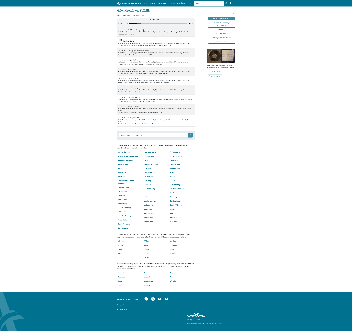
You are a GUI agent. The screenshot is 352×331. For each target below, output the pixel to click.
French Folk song (124, 220)
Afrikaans (147, 241)
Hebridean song (150, 152)
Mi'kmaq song (149, 213)
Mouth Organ (149, 281)
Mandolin (147, 277)
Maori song (148, 209)
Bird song (121, 176)
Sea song (173, 197)
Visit (145, 3)
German (147, 253)
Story (172, 209)
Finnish (146, 249)
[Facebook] (146, 299)
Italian (146, 257)
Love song (147, 193)
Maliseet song (149, 205)
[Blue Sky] (166, 299)
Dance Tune (122, 199)
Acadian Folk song (124, 152)
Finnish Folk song (124, 216)
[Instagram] (153, 299)
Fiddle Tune (122, 212)
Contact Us (120, 305)
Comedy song (123, 195)
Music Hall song (176, 156)
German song (123, 228)
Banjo (120, 281)
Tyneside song (175, 217)
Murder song (175, 152)
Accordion (121, 273)
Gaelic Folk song (124, 224)
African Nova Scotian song (128, 156)
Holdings (181, 3)
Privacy (189, 320)
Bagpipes (121, 277)
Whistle (173, 281)
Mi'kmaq (121, 241)
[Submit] (190, 135)
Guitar (146, 273)
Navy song (174, 160)
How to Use (222, 29)
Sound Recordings (221, 33)
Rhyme (172, 176)
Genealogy (162, 3)
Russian (173, 253)
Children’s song (123, 187)
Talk (171, 213)
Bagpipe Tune (123, 164)
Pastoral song (175, 168)
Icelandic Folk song (151, 164)
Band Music (122, 172)
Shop (189, 3)
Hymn (146, 160)
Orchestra (148, 285)
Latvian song (149, 185)
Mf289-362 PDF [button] (215, 76)
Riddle (172, 180)
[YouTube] (160, 299)
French (120, 249)
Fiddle (120, 285)
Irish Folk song (149, 172)
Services (152, 3)
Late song (147, 180)
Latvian (173, 241)
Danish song (122, 203)
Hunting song (149, 156)
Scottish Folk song (177, 189)
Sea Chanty (174, 193)
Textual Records (221, 42)
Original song (175, 164)
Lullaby (146, 197)
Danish (146, 245)
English (120, 245)
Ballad (120, 168)
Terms (198, 320)
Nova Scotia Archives (131, 3)
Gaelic (120, 253)
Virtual (172, 3)
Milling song (148, 217)
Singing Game (175, 201)
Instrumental (149, 168)
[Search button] (226, 3)
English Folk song (124, 208)
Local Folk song (149, 189)
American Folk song (125, 160)
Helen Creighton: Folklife (221, 19)
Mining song (148, 221)
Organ (172, 273)
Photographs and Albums (222, 38)
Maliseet (173, 245)
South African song (177, 205)
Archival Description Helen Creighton (221, 24)
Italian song (148, 176)
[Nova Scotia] (196, 315)
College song (122, 191)
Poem (172, 172)
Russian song (175, 185)
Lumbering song (150, 201)
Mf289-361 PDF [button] (215, 72)
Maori (172, 249)
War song (173, 221)
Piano (172, 277)
